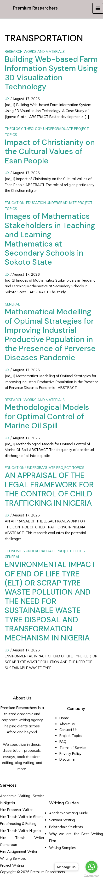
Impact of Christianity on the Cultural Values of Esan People (50, 151)
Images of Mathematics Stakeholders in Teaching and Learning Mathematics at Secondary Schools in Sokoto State (50, 239)
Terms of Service (72, 747)
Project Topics (71, 735)
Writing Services (13, 858)
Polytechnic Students (66, 827)
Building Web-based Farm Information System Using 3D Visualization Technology (51, 73)
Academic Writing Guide (68, 813)
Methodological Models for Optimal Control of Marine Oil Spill (47, 416)
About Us (67, 724)
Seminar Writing (62, 820)
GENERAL (12, 304)
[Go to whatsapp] (91, 867)
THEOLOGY (14, 128)
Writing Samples (62, 847)
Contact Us (68, 729)
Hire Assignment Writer (18, 851)
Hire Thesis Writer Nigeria (20, 830)
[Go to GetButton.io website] (91, 876)
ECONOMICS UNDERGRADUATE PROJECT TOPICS (45, 551)
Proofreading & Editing (18, 823)
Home (64, 718)
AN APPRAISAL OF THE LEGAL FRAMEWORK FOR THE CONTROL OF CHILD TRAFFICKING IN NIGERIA (49, 489)
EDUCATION (14, 202)
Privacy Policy (70, 753)
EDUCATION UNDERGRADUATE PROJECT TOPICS (44, 467)
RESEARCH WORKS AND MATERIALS (35, 51)
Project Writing (12, 865)
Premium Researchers (35, 8)
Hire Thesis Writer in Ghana (22, 816)
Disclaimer (67, 759)
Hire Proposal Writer (16, 809)
